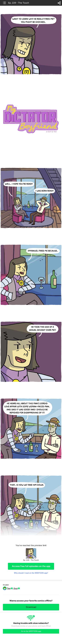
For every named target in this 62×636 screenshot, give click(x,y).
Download (31, 607)
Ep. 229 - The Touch (18, 2)
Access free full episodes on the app (31, 566)
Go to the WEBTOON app (31, 631)
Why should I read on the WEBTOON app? (31, 573)
